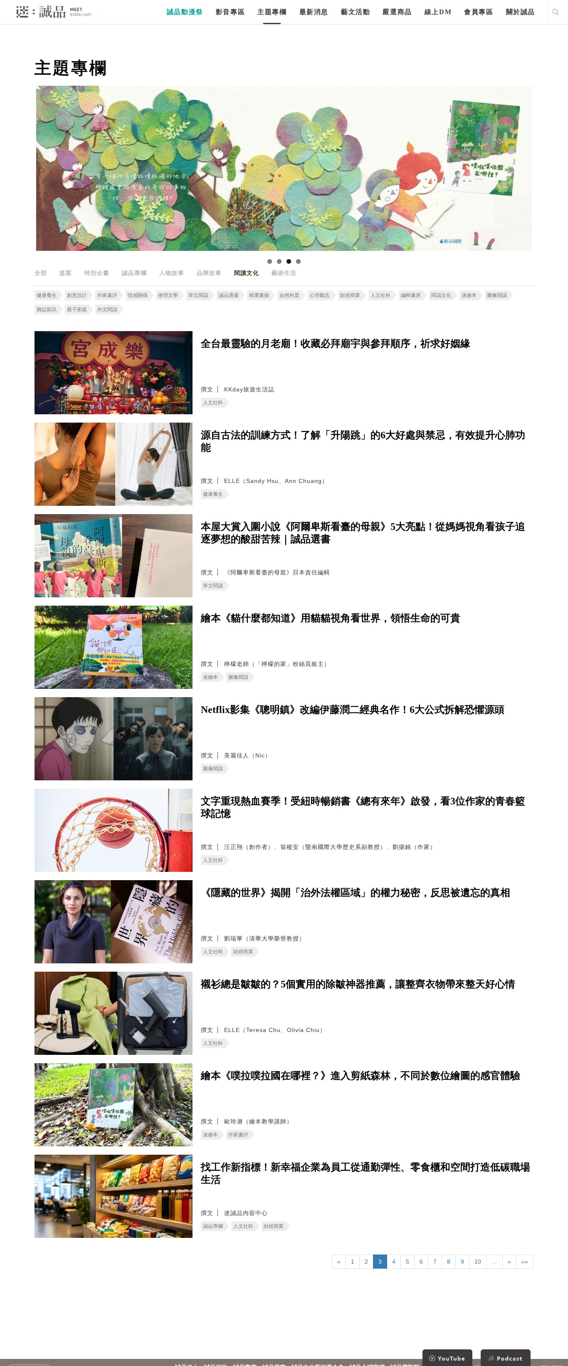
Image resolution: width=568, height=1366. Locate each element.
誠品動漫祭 (185, 11)
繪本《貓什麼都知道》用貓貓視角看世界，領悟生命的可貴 (330, 618)
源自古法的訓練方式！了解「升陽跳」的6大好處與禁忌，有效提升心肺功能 (363, 441)
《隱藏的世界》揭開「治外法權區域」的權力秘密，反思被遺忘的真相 (355, 892)
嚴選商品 (397, 11)
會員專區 (478, 11)
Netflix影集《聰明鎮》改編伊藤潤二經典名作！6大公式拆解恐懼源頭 (352, 709)
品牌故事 (209, 273)
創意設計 (77, 295)
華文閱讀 (198, 295)
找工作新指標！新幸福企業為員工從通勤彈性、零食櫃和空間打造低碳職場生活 (365, 1173)
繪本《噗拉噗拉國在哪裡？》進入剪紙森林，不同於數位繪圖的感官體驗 (360, 1075)
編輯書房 (411, 295)
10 (477, 1261)
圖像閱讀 (497, 295)
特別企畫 (96, 273)
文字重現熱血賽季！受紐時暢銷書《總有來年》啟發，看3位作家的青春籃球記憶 (363, 807)
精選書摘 (259, 295)
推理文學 (168, 295)
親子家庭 (77, 309)
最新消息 (313, 11)
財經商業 (350, 295)
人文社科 (380, 295)
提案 (65, 273)
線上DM (438, 11)
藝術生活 (284, 273)
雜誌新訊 (47, 309)
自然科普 (289, 295)
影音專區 (230, 11)
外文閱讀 (107, 309)
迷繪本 (469, 295)
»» (524, 1261)
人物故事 (171, 273)
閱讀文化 (246, 273)
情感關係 (138, 295)
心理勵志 (320, 295)
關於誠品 (520, 11)
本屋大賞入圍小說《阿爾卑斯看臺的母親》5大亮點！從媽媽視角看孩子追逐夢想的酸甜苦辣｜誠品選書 (363, 532)
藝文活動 (355, 11)
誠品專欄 (134, 273)
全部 (41, 273)
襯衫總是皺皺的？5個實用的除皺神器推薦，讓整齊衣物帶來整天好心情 (358, 984)
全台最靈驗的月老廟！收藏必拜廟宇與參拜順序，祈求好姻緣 (335, 343)
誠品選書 (229, 295)
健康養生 (47, 295)
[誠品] (54, 11)
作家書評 (107, 295)
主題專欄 (271, 11)
